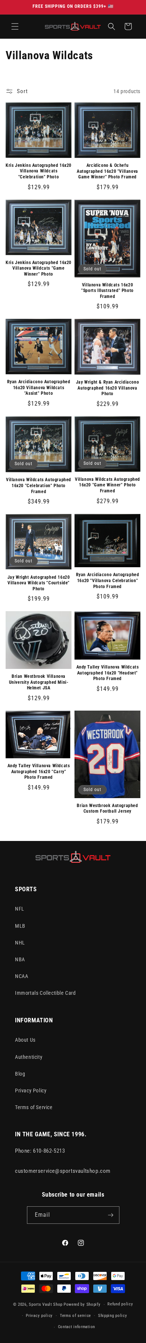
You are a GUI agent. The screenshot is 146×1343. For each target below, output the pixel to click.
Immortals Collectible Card (45, 993)
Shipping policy (112, 1315)
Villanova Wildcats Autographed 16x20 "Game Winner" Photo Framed (107, 485)
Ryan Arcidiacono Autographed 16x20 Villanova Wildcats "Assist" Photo (38, 387)
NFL (19, 909)
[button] (15, 26)
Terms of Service (34, 1107)
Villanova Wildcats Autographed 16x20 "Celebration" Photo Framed (38, 485)
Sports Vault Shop (46, 1304)
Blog (20, 1074)
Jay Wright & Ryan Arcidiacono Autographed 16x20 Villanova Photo (107, 388)
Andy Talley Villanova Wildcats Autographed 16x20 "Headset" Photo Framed (107, 672)
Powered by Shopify (82, 1304)
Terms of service (75, 1315)
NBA (20, 959)
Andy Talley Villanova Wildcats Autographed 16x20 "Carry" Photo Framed (38, 771)
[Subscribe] (111, 1215)
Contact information (76, 1326)
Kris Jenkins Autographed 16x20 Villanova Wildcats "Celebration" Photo (39, 171)
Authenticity (28, 1057)
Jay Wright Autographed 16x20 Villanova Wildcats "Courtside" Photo (38, 583)
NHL (20, 943)
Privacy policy (39, 1315)
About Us (25, 1040)
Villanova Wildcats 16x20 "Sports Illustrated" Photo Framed (107, 290)
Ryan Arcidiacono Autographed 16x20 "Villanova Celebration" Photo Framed (107, 580)
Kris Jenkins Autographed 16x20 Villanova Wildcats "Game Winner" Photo (39, 268)
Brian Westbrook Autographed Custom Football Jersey (107, 808)
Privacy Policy (30, 1090)
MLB (20, 926)
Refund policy (120, 1304)
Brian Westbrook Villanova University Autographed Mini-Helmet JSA (39, 682)
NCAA (21, 976)
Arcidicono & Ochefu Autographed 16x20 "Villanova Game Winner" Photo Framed (107, 171)
